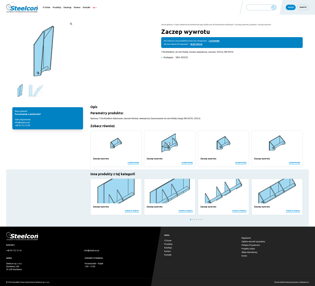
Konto (303, 7)
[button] (71, 24)
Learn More (133, 163)
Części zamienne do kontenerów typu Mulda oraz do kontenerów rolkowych (203, 25)
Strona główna (167, 25)
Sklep (291, 7)
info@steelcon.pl (91, 250)
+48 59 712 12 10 (13, 250)
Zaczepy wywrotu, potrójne (245, 25)
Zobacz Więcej (132, 211)
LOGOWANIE (214, 41)
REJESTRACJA (196, 44)
